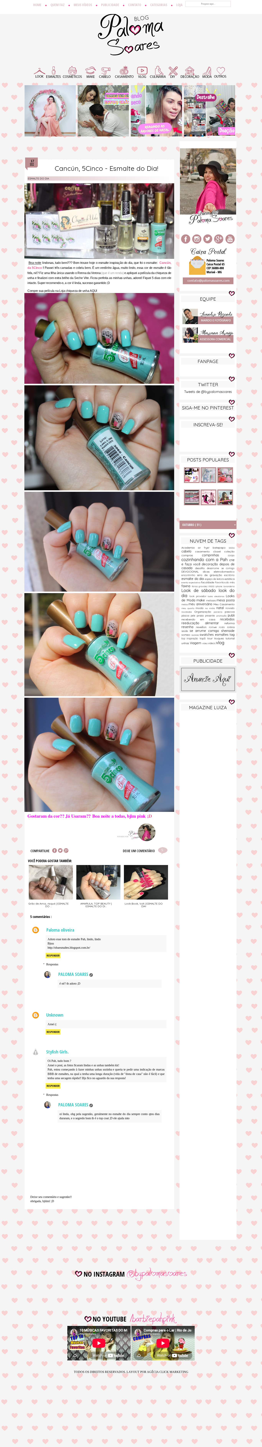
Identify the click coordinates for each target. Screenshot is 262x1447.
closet (218, 551)
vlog (220, 642)
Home (37, 4)
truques (220, 638)
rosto (223, 627)
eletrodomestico (224, 571)
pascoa (230, 611)
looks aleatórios (217, 596)
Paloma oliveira (60, 930)
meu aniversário (201, 604)
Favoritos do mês (225, 582)
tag (232, 634)
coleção (229, 551)
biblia (232, 547)
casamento (204, 551)
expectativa (195, 582)
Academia (189, 547)
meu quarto (188, 608)
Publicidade (110, 4)
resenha (188, 627)
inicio (212, 586)
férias (195, 586)
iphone (219, 586)
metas (185, 604)
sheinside (228, 631)
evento (185, 582)
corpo (231, 555)
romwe (214, 627)
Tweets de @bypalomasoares (208, 392)
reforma (229, 623)
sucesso (195, 635)
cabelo (188, 551)
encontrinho (189, 575)
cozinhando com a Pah (205, 559)
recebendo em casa (200, 619)
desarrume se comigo (221, 568)
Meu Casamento (224, 604)
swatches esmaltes (215, 634)
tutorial (230, 638)
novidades (187, 612)
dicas (208, 571)
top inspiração (190, 638)
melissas (211, 600)
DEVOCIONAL (192, 571)
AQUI (93, 290)
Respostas (52, 964)
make (201, 600)
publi (231, 615)
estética (229, 579)
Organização (204, 611)
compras (191, 555)
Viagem (196, 643)
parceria (219, 612)
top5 (203, 638)
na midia (210, 608)
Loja (179, 4)
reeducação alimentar (202, 623)
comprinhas (215, 555)
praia (201, 615)
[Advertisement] (208, 773)
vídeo (205, 643)
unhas (185, 643)
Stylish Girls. (57, 1051)
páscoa (186, 615)
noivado (230, 608)
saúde (185, 630)
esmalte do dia (38, 178)
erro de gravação (210, 575)
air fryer (205, 547)
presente (210, 615)
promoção (222, 615)
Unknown (54, 1015)
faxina (186, 586)
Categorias (158, 4)
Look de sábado (200, 590)
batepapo (221, 547)
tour (210, 638)
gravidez (203, 586)
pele (194, 615)
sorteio (186, 634)
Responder (53, 955)
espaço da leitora (215, 578)
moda (200, 608)
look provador (198, 596)
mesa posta (226, 600)
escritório (229, 575)
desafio (201, 568)
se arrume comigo (205, 631)
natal (220, 608)
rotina (231, 627)
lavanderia (229, 586)
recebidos (227, 619)
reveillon (202, 627)
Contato (134, 4)
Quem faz (57, 4)
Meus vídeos (83, 4)
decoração (210, 564)
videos (212, 643)
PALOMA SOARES (73, 974)
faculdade (208, 582)
